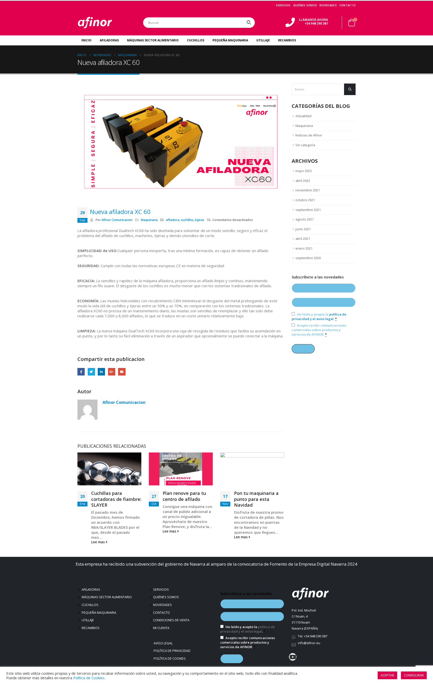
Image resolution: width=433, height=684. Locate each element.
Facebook (81, 371)
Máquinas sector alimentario (107, 597)
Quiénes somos (305, 5)
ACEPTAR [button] (387, 675)
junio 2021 (303, 229)
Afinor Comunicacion (117, 220)
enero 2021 (303, 248)
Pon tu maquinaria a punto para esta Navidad (256, 499)
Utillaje (263, 40)
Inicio (86, 40)
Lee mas (98, 542)
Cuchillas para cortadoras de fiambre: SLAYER (116, 499)
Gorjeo (91, 371)
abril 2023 (302, 180)
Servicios (283, 5)
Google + (111, 371)
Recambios (287, 40)
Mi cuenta (161, 628)
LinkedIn (101, 371)
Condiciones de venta (171, 620)
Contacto (347, 5)
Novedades (328, 5)
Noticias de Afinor (308, 135)
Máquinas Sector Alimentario (153, 40)
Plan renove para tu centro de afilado (184, 496)
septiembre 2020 (308, 258)
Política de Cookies (170, 658)
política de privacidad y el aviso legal (319, 316)
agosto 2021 (304, 219)
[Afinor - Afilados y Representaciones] (95, 23)
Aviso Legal (164, 643)
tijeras (199, 220)
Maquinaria (149, 220)
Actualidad (303, 116)
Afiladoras (109, 40)
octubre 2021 (305, 200)
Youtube (292, 657)
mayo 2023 (303, 171)
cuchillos (187, 220)
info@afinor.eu (309, 643)
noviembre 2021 (307, 190)
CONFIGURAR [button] (414, 675)
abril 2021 (302, 238)
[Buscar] (249, 23)
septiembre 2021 (308, 209)
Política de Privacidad (172, 651)
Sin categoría (305, 145)
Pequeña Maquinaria (230, 40)
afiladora (172, 220)
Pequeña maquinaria (99, 613)
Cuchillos (195, 40)
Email (121, 371)
